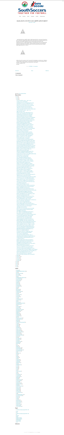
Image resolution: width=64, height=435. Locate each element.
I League (17, 324)
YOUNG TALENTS (18, 406)
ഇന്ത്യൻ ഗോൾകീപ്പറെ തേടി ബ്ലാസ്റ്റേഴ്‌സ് (22, 130)
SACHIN (17, 378)
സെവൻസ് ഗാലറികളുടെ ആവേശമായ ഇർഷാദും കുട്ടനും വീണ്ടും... (26, 140)
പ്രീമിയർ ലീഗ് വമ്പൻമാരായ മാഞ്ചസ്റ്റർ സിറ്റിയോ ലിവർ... (25, 107)
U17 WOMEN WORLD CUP (20, 394)
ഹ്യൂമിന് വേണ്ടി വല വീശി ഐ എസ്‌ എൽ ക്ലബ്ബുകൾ (24, 205)
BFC (16, 288)
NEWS (17, 416)
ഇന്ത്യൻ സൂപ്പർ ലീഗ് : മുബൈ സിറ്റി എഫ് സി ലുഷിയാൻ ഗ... (25, 239)
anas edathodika (18, 278)
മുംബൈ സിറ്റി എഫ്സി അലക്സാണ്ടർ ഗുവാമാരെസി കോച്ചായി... (25, 186)
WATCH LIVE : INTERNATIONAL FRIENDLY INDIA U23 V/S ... (25, 151)
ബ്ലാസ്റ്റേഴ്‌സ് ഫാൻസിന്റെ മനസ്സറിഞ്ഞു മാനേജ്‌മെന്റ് (24, 232)
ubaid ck (17, 396)
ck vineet (17, 295)
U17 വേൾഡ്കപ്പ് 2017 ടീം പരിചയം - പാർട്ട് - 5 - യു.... (24, 110)
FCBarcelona (18, 308)
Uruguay (17, 397)
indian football (18, 330)
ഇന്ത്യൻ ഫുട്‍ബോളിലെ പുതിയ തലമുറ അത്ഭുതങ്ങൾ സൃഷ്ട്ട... (25, 220)
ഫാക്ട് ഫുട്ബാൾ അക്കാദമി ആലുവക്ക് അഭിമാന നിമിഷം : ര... (25, 234)
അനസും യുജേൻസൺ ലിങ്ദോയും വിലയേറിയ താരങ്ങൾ (25, 209)
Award (17, 287)
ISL (16, 337)
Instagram (32, 16)
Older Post (47, 70)
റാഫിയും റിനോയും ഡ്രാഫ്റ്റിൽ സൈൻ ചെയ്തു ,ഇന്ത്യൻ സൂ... (25, 180)
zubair (34, 22)
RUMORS (17, 377)
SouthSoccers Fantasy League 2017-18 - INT (22, 409)
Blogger (39, 432)
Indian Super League (19, 331)
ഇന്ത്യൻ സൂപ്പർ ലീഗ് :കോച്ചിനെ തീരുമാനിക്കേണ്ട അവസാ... (25, 112)
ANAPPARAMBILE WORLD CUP (20, 277)
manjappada (18, 360)
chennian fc (18, 292)
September (18, 256)
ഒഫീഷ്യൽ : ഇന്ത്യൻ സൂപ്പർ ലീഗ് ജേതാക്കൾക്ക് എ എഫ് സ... (25, 237)
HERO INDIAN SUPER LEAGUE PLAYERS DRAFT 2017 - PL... (25, 228)
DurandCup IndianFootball (20, 303)
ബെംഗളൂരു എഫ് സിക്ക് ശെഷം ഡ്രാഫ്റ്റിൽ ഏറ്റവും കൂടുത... (25, 231)
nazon (17, 365)
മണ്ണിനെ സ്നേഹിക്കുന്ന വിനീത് (21, 111)
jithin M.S (17, 343)
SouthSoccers (32, 432)
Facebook (24, 16)
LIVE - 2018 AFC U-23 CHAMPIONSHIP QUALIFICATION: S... (25, 211)
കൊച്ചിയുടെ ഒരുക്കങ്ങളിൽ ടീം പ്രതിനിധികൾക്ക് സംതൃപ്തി (24, 152)
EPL (16, 305)
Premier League (18, 371)
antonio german (18, 279)
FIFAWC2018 (18, 313)
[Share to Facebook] (18, 64)
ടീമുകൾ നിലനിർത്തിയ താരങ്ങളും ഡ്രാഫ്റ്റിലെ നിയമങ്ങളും (25, 159)
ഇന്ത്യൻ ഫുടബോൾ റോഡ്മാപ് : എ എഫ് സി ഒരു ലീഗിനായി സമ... (26, 179)
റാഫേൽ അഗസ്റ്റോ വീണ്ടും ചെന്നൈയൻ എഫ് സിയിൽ (24, 216)
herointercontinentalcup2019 (20, 322)
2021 (16, 265)
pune (17, 373)
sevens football (18, 380)
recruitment (18, 375)
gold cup (17, 320)
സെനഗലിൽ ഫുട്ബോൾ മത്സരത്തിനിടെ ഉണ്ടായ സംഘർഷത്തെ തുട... (26, 199)
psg (16, 372)
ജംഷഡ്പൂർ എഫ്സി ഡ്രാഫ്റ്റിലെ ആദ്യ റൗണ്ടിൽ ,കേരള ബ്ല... (25, 215)
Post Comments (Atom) (22, 93)
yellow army (18, 405)
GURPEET (17, 321)
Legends (17, 357)
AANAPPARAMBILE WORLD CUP (21, 271)
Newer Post (17, 70)
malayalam (18, 359)
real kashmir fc (18, 374)
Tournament (18, 391)
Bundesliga (18, 290)
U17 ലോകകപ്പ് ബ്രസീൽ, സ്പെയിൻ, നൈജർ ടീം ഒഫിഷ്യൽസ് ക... (26, 146)
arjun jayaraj (18, 280)
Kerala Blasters (18, 347)
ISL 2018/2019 (18, 338)
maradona (17, 361)
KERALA (17, 346)
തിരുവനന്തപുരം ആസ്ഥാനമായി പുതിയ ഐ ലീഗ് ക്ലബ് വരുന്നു (25, 181)
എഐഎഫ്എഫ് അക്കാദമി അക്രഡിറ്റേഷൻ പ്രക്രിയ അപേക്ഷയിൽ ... (26, 176)
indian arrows (18, 329)
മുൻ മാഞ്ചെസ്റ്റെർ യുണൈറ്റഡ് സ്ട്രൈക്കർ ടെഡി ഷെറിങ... (25, 134)
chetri (17, 293)
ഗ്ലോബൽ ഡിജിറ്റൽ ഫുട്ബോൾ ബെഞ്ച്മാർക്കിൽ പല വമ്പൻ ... (25, 222)
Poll (16, 412)
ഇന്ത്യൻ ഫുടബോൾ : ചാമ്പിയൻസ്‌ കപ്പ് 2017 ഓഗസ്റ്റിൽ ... (25, 170)
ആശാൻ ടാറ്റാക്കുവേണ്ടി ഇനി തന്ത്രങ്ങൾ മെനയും (23, 162)
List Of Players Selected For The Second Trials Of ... (24, 106)
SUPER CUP (18, 390)
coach (17, 297)
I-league (17, 325)
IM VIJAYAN (18, 327)
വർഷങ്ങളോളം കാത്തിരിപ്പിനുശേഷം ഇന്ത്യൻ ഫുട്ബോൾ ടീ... (25, 124)
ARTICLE (17, 415)
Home (20, 16)
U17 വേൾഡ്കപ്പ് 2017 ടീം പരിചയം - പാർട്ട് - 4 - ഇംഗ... (24, 100)
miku (17, 363)
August (18, 255)
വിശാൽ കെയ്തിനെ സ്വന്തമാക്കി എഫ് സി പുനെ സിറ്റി (24, 129)
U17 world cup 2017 (19, 395)
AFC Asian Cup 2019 (19, 273)
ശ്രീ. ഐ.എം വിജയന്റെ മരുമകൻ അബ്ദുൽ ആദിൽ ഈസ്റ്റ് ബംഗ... (26, 226)
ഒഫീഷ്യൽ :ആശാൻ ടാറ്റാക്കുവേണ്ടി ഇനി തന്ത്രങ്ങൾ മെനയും (25, 188)
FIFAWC (17, 312)
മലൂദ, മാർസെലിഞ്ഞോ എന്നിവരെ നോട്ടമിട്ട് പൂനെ (23, 169)
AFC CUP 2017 (18, 275)
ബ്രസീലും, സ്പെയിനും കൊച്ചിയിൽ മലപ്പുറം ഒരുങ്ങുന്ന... (25, 163)
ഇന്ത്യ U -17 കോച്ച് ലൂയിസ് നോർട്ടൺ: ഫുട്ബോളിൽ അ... (25, 135)
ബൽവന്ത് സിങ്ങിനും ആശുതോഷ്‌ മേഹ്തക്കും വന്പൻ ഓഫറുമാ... (26, 119)
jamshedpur (18, 342)
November (18, 259)
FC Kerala (17, 307)
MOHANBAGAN (18, 364)
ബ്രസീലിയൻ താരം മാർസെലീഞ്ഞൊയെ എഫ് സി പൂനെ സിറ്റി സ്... (26, 243)
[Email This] (16, 64)
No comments (35, 66)
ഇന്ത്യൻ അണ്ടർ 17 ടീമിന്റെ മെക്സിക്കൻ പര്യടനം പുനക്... (25, 251)
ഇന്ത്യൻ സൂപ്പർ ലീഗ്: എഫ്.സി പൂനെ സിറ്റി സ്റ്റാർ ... (24, 136)
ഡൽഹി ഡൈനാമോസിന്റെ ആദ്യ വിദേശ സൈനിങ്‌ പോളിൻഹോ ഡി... (27, 250)
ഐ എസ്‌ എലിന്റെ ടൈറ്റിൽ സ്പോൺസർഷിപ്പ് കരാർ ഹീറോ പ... (25, 203)
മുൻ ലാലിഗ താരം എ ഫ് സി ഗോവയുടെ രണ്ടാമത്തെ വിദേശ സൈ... (26, 174)
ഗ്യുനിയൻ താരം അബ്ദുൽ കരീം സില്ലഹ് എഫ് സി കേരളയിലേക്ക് (26, 117)
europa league (18, 306)
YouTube (37, 16)
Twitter (28, 16)
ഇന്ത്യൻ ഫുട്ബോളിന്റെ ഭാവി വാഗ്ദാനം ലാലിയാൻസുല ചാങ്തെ (26, 193)
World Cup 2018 (18, 404)
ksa (16, 355)
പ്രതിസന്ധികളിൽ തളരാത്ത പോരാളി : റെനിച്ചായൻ (24, 198)
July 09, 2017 (30, 22)
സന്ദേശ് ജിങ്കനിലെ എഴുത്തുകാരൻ (21, 182)
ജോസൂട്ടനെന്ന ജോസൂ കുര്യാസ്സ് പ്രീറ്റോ (22, 156)
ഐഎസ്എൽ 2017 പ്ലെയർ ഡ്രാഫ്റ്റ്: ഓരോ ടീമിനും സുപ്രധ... (25, 225)
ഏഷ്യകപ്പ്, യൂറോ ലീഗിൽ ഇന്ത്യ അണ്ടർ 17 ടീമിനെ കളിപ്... (25, 113)
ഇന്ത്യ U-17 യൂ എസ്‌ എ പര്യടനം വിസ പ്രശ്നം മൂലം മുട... (25, 168)
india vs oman (18, 328)
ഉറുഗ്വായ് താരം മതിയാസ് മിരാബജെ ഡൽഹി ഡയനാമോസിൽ (25, 254)
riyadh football (18, 376)
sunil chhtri (18, 389)
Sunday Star (18, 388)
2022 (16, 266)
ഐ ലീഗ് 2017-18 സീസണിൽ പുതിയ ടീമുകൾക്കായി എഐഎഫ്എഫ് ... (26, 221)
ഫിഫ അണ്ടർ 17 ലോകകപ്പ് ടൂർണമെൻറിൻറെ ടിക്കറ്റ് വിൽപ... (25, 192)
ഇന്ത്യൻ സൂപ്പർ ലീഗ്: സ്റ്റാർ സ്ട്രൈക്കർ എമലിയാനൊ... (24, 158)
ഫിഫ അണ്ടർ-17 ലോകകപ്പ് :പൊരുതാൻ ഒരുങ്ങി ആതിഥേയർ (25, 139)
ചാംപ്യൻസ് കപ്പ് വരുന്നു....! (20, 238)
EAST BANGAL (18, 304)
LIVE (17, 358)
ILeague (17, 326)
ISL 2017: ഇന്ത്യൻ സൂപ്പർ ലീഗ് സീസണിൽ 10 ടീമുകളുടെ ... (25, 197)
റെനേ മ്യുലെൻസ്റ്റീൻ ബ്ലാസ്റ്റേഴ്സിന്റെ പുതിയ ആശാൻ (24, 191)
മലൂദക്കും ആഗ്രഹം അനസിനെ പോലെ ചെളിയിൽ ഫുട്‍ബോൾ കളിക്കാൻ (32, 20)
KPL (16, 354)
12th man (17, 270)
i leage (17, 323)
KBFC (17, 345)
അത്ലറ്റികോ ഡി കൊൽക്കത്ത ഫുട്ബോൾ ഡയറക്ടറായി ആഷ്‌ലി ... (26, 128)
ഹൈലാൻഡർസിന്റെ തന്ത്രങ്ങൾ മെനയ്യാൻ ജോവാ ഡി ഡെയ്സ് (26, 145)
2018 (16, 261)
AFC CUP (17, 274)
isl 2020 (17, 340)
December (18, 260)
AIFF (17, 276)
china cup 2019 (18, 294)
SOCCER (17, 381)
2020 (17, 264)
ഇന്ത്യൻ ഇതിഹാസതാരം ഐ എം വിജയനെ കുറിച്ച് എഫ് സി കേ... (26, 141)
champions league (19, 291)
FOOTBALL (31, 66)
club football (18, 296)
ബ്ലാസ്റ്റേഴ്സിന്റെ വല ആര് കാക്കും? (21, 210)
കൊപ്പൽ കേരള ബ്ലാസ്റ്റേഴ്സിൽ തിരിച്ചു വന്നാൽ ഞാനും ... (24, 123)
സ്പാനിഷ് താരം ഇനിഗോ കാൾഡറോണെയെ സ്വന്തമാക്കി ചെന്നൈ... (26, 214)
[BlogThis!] (17, 64)
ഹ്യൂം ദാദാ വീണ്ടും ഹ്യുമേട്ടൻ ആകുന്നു (22, 233)
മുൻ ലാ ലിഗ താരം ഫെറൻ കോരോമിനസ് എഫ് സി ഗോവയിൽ (25, 208)
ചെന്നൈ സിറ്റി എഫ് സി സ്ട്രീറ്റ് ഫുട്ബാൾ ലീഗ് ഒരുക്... (24, 202)
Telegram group (42, 16)
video (17, 398)
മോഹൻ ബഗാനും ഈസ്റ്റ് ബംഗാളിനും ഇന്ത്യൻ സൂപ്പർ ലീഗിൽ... (25, 165)
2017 (16, 96)
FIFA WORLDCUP (18, 310)
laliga (17, 356)
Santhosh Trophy (18, 379)
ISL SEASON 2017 (18, 341)
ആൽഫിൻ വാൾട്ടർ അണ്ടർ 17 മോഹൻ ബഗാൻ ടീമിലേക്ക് (24, 116)
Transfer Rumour (18, 392)
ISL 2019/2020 (18, 339)
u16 (16, 393)
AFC (16, 272)
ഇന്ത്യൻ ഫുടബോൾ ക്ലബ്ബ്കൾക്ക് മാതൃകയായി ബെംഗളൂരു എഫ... (26, 147)
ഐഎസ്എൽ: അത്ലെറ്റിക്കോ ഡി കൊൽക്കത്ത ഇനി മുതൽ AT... (25, 227)
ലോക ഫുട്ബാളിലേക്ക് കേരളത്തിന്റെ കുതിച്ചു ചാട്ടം (24, 157)
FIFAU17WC (18, 311)
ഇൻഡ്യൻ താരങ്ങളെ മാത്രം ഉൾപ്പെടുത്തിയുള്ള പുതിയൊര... (25, 118)
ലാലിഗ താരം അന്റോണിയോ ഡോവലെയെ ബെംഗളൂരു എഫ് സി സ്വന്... (27, 204)
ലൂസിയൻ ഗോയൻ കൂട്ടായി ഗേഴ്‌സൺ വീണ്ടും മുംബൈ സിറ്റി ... (25, 245)
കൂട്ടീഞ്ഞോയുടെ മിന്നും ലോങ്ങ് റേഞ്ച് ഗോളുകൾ (23, 175)
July (17, 99)
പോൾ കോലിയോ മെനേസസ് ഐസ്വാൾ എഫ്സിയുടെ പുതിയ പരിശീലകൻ (27, 249)
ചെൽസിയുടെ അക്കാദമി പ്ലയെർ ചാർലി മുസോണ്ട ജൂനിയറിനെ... (26, 185)
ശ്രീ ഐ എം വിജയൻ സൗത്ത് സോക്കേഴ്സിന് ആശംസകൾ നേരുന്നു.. (26, 142)
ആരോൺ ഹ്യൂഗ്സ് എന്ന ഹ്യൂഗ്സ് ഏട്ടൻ (23, 150)
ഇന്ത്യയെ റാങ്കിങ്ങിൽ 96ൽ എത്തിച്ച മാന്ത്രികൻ (23, 122)
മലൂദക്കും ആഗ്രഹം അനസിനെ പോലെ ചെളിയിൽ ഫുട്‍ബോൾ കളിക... (26, 153)
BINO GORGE (18, 289)
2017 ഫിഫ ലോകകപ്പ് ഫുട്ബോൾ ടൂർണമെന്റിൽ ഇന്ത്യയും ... (25, 133)
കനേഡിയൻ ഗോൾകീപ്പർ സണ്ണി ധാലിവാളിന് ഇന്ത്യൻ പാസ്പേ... (26, 248)
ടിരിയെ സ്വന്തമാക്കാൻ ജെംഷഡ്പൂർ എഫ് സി (23, 244)
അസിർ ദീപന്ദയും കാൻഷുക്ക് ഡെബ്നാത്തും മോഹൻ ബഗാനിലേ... (26, 164)
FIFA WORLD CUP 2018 (19, 309)
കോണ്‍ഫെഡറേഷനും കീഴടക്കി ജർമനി (22, 101)
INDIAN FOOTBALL (19, 417)
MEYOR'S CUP (18, 362)
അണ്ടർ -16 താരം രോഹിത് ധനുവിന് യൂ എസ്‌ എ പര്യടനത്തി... (25, 105)
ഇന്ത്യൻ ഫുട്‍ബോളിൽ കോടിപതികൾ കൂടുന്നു (23, 187)
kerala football (18, 348)
